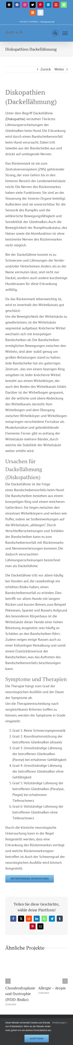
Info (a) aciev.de (47, 21)
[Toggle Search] (55, 33)
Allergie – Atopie (52, 988)
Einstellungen (59, 1022)
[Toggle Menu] (65, 33)
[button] (8, 981)
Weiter (59, 69)
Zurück (45, 69)
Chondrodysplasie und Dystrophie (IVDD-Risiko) (20, 994)
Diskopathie (15, 119)
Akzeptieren (37, 1038)
